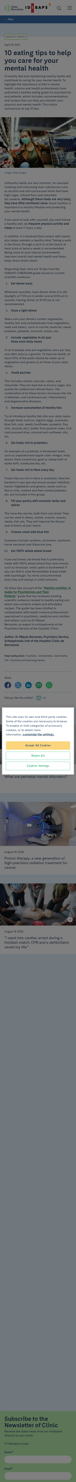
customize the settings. (38, 734)
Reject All (37, 755)
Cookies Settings (38, 765)
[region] (38, 741)
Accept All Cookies (38, 745)
